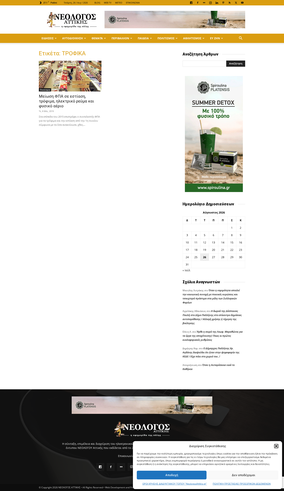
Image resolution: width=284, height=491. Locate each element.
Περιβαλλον (120, 38)
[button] (276, 446)
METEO (118, 2)
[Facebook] (198, 2)
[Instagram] (210, 2)
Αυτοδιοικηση (72, 38)
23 (240, 250)
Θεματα (97, 38)
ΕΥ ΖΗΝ (215, 38)
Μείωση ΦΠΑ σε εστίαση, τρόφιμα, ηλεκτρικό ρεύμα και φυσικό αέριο (66, 101)
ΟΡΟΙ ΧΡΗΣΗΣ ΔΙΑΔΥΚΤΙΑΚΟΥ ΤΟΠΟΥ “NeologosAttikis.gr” (174, 483)
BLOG (97, 2)
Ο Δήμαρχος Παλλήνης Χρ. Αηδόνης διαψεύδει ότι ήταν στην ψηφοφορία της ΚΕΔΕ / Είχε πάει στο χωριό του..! (211, 352)
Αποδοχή (171, 475)
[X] (236, 2)
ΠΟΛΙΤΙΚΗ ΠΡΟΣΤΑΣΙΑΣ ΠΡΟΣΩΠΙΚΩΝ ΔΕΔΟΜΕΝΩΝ (242, 483)
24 (187, 257)
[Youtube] (242, 2)
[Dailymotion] (191, 2)
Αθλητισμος (192, 38)
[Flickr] (204, 2)
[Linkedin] (217, 2)
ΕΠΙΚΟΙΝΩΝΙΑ (133, 2)
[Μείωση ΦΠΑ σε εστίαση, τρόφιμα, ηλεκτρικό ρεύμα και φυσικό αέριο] (70, 76)
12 (204, 242)
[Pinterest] (223, 2)
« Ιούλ (186, 270)
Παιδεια (143, 38)
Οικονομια (45, 89)
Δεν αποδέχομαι (243, 475)
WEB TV (107, 2)
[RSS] (229, 2)
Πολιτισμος (165, 38)
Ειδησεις (48, 38)
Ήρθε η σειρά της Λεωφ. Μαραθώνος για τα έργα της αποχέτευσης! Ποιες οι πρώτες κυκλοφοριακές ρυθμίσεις (213, 336)
